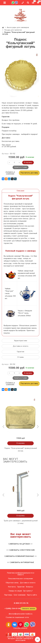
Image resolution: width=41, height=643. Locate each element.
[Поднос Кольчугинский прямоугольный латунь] (20, 417)
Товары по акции (15, 591)
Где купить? (28, 591)
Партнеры (8, 595)
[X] (12, 179)
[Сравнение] (33, 2)
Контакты (12, 587)
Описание (20, 191)
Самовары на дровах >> (20, 544)
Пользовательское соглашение (20, 578)
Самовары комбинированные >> (20, 556)
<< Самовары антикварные (20, 562)
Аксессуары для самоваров (18, 27)
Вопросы (29, 587)
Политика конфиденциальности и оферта (20, 574)
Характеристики (20, 340)
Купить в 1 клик (20, 167)
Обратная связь (12, 582)
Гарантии (20, 351)
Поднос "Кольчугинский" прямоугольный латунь (20, 449)
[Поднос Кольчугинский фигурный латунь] (20, 75)
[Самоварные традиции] (20, 14)
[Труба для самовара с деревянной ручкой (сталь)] (20, 489)
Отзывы (20, 357)
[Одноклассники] (6, 179)
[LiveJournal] (15, 179)
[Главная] (3, 27)
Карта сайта (32, 595)
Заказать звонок (28, 608)
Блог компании (19, 595)
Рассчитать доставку (29, 173)
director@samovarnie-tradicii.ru (20, 614)
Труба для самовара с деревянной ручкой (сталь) (21, 522)
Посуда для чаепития (13, 30)
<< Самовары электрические (20, 550)
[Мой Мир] (9, 179)
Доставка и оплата (20, 346)
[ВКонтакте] (3, 179)
